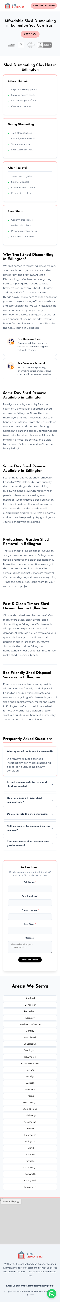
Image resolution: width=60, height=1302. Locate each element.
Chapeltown (30, 1043)
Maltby (30, 1076)
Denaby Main (30, 1180)
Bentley (30, 1030)
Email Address (30, 896)
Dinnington (30, 1050)
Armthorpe (30, 1122)
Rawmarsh (30, 1056)
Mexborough (30, 1102)
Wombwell (30, 1037)
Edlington (30, 1141)
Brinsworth (30, 1187)
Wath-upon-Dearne (30, 1024)
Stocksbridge (30, 1109)
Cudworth (30, 1154)
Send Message (30, 960)
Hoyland (30, 1070)
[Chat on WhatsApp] (51, 1293)
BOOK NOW (30, 34)
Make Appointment (44, 5)
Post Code (30, 924)
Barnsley (30, 1017)
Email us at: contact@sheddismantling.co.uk (30, 1285)
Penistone (30, 1089)
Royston (30, 1161)
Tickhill (30, 1148)
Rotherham (30, 1011)
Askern (30, 1128)
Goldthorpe (30, 1135)
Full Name (30, 882)
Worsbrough (30, 1167)
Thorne (30, 1095)
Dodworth (30, 1174)
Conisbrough (30, 1115)
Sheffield (30, 998)
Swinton (30, 1082)
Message (30, 938)
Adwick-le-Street (30, 1063)
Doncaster (30, 1004)
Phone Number (30, 910)
